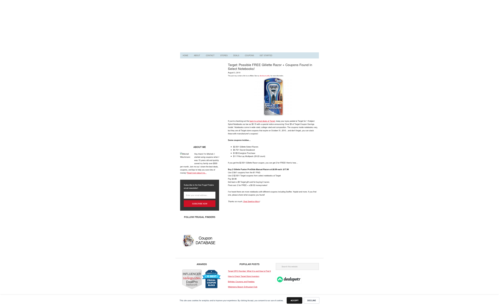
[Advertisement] (271, 27)
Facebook (183, 225)
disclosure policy (265, 76)
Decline (311, 300)
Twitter (191, 225)
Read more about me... (196, 172)
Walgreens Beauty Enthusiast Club (242, 286)
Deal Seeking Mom (251, 201)
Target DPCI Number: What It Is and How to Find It (249, 271)
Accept (294, 300)
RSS (206, 225)
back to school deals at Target (262, 121)
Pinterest (199, 225)
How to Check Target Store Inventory (243, 276)
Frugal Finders (194, 15)
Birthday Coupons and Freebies (241, 281)
